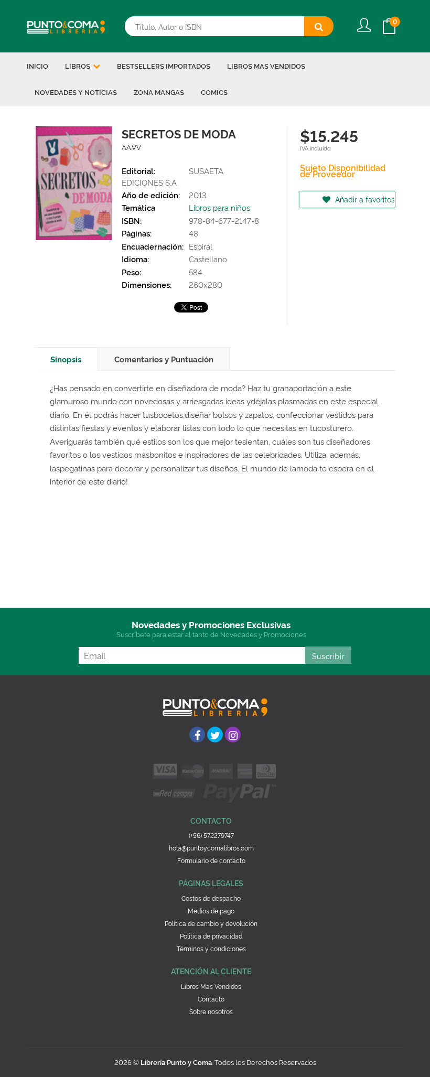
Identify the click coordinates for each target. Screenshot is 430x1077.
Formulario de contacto (211, 860)
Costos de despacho (211, 897)
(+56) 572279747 (211, 835)
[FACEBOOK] (197, 734)
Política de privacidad (211, 935)
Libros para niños (219, 207)
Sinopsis (65, 358)
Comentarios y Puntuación (163, 358)
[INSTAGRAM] (233, 734)
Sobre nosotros (211, 1011)
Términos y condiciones (211, 948)
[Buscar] (319, 26)
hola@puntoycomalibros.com (211, 847)
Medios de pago (211, 910)
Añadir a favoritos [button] (364, 199)
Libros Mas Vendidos (211, 986)
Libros (78, 65)
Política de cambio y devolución (211, 923)
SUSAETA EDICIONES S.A (172, 176)
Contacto (211, 998)
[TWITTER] (215, 734)
